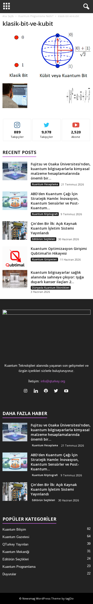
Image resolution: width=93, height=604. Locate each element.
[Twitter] (57, 391)
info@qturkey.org (53, 381)
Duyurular (9, 574)
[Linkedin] (37, 391)
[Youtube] (66, 391)
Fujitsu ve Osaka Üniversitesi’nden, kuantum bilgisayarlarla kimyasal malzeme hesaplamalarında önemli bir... (61, 171)
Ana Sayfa (8, 16)
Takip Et (17, 122)
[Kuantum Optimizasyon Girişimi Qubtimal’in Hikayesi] (14, 258)
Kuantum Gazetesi (15, 537)
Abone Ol (76, 122)
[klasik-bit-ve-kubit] (46, 56)
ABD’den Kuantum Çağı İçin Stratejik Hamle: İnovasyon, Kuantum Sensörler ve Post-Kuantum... (55, 200)
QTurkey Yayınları (15, 544)
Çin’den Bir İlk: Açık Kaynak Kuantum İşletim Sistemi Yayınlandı (54, 228)
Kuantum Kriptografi (45, 214)
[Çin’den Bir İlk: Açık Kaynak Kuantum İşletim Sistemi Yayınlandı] (14, 230)
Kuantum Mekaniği (15, 552)
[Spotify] (47, 391)
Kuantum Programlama (18, 567)
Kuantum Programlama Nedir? (35, 16)
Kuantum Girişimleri (44, 259)
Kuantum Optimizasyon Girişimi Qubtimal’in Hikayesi (59, 251)
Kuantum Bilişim (14, 529)
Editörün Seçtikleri (43, 239)
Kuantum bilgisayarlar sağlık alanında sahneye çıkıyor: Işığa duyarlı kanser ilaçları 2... (57, 277)
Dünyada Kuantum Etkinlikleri (50, 287)
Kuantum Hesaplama (45, 184)
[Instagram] (27, 391)
